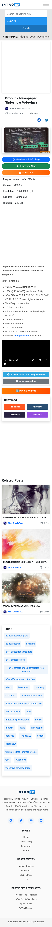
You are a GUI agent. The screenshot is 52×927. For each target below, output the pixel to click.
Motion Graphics (26, 866)
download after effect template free (23, 703)
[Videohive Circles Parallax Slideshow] (26, 499)
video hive (21, 760)
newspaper (36, 727)
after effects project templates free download (26, 670)
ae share (30, 643)
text (7, 760)
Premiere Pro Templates (26, 895)
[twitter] (21, 820)
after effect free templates (18, 651)
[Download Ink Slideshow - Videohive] (26, 544)
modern (9, 727)
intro (28, 711)
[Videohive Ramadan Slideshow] (26, 588)
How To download (27, 381)
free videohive (12, 711)
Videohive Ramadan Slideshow (21, 606)
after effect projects (15, 659)
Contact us (26, 846)
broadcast (23, 687)
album (8, 687)
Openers (42, 36)
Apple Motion (26, 904)
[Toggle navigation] (46, 4)
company (39, 687)
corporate (10, 695)
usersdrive (15, 415)
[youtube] (31, 820)
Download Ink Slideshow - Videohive (25, 562)
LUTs (26, 879)
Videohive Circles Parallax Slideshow (26, 517)
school (40, 735)
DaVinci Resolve (26, 908)
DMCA (26, 850)
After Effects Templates (20, 108)
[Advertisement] (26, 67)
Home (26, 837)
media (38, 719)
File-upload (15, 407)
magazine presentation (17, 719)
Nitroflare (37, 407)
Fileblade (37, 415)
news (22, 727)
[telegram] (41, 820)
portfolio (9, 735)
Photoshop (26, 870)
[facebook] (11, 820)
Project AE (26, 735)
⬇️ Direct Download (26, 390)
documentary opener (32, 695)
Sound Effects (26, 875)
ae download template (16, 635)
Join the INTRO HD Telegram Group (28, 374)
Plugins (23, 36)
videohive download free (17, 768)
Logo (33, 36)
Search (26, 28)
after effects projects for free (20, 679)
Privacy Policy (26, 841)
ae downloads (12, 643)
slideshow (10, 743)
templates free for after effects (21, 752)
